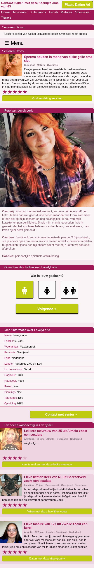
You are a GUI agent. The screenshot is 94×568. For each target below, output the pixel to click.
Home (5, 12)
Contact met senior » (61, 414)
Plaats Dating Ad (77, 4)
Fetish (53, 12)
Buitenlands (38, 12)
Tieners (6, 17)
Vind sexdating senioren (47, 98)
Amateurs (20, 12)
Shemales (82, 12)
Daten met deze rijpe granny (47, 558)
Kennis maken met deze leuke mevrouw (47, 464)
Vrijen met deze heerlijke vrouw (47, 511)
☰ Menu (14, 43)
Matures (66, 12)
